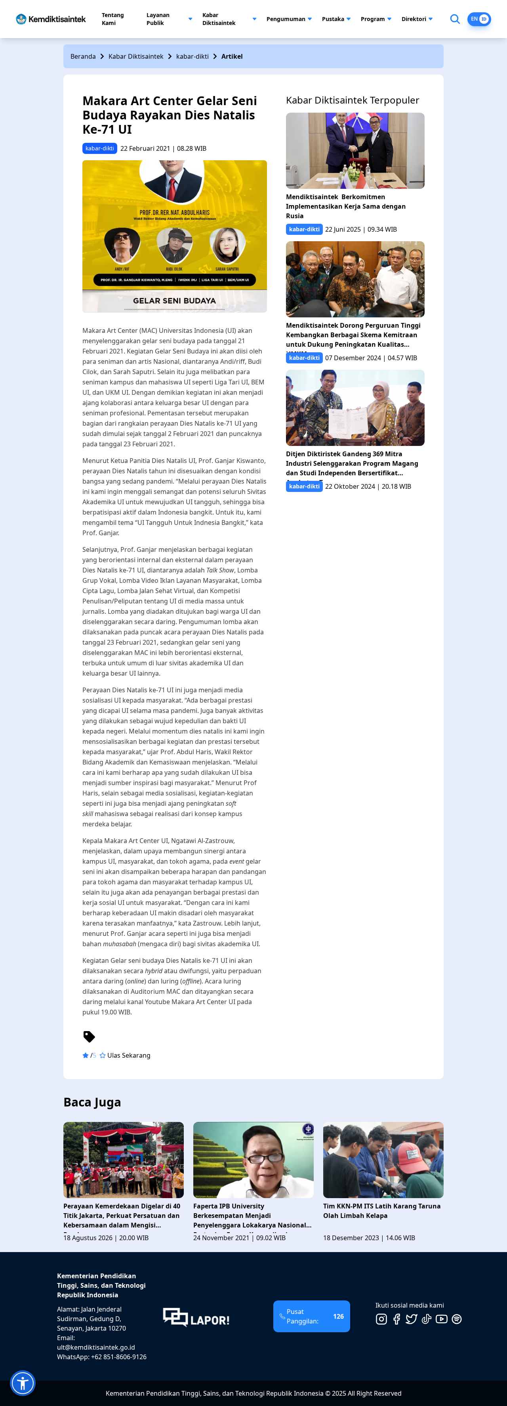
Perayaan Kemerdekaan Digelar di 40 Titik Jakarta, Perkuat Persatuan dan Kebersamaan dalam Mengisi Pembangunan (121, 1217)
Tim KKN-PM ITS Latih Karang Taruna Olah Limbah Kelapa (382, 1211)
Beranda (83, 56)
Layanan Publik (158, 19)
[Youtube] (442, 1319)
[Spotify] (457, 1319)
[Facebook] (396, 1319)
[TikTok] (427, 1319)
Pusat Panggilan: (315, 1316)
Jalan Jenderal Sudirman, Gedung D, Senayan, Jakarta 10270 (91, 1319)
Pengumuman (286, 19)
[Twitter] (411, 1319)
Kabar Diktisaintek (219, 19)
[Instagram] (381, 1319)
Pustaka (333, 19)
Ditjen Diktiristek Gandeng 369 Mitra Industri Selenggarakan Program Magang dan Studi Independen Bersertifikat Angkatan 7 (352, 465)
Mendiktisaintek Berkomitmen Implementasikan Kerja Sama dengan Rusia (346, 206)
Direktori (414, 19)
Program (373, 19)
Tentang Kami (113, 19)
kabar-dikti (192, 56)
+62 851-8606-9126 (119, 1356)
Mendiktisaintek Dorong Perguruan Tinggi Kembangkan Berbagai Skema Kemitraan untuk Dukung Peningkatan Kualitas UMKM (353, 336)
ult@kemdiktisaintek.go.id (96, 1347)
